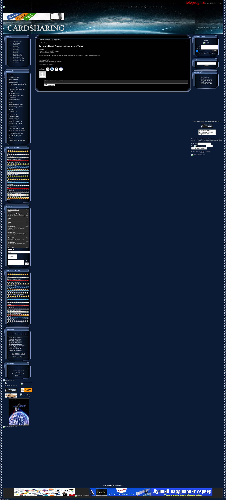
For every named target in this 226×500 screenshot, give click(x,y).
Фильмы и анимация (14, 193)
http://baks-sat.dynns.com (17, 345)
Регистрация (213, 27)
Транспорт (10, 190)
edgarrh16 (18, 375)
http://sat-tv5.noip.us (15, 344)
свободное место (206, 79)
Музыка (9, 168)
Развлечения (11, 181)
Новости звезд (53, 51)
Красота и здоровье (13, 162)
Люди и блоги (11, 165)
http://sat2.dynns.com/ (16, 347)
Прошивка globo (12, 174)
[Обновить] (28, 249)
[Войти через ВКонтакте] (52, 69)
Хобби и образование (14, 196)
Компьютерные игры (14, 159)
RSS (162, 7)
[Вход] (48, 69)
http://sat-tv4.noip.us (15, 342)
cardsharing (16, 43)
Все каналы (11, 319)
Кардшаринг (11, 156)
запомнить (201, 51)
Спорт (9, 187)
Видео (206, 27)
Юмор (9, 200)
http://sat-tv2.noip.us (15, 339)
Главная (200, 27)
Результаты (15, 353)
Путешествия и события (15, 178)
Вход (219, 27)
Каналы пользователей (15, 323)
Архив (23, 353)
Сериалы (10, 184)
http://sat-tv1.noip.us (15, 337)
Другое (9, 153)
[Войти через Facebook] (61, 69)
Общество (10, 171)
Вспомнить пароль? (202, 53)
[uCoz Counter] (18, 367)
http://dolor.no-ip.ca (15, 348)
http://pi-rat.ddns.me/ (15, 350)
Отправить (49, 85)
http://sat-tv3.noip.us (15, 340)
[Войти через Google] (56, 69)
